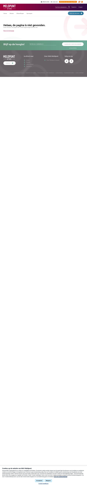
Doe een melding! (75, 13)
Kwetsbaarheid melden (69, 72)
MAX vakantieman (50, 72)
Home (5, 13)
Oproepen (29, 13)
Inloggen (81, 7)
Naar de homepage (8, 30)
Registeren (74, 7)
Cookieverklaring (59, 72)
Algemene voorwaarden (31, 72)
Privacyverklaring (41, 72)
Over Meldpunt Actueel (53, 60)
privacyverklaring (72, 48)
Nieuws (12, 13)
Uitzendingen (20, 13)
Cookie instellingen (80, 72)
